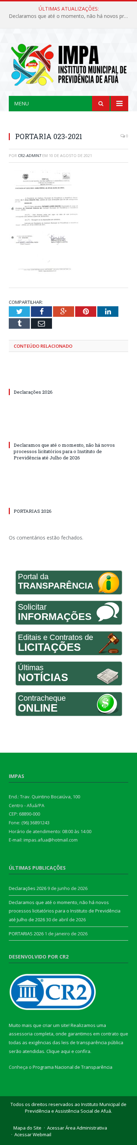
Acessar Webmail (32, 1134)
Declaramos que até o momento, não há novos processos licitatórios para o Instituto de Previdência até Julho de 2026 (70, 16)
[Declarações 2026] (68, 379)
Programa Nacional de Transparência (72, 1067)
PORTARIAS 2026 (33, 511)
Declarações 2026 (33, 392)
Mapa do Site (27, 1128)
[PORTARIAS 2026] (68, 498)
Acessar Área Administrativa (77, 1128)
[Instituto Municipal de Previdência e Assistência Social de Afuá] (68, 63)
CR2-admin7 (29, 155)
